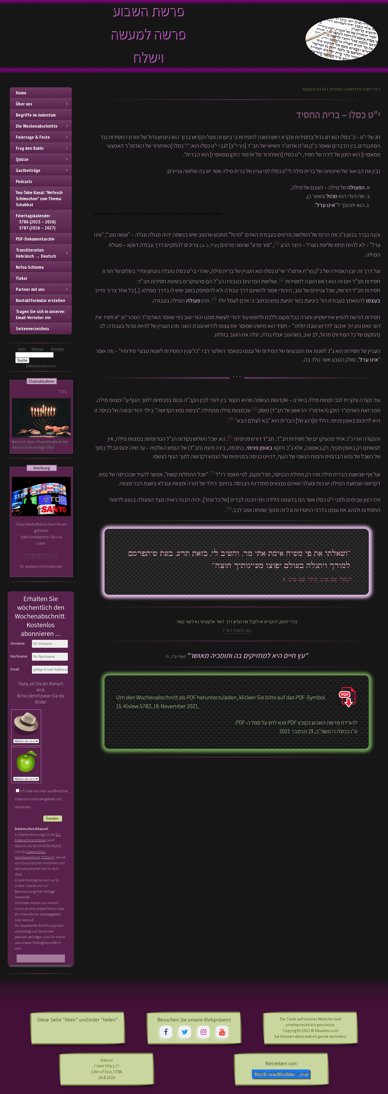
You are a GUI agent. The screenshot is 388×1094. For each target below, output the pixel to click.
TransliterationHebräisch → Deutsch (36, 253)
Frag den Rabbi (30, 148)
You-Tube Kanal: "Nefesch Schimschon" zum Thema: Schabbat (39, 198)
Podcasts (24, 181)
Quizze (22, 159)
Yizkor (21, 278)
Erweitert (57, 349)
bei (48, 365)
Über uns (24, 104)
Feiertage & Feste (33, 137)
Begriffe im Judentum (36, 115)
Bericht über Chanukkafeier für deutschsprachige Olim (40, 444)
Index (22, 349)
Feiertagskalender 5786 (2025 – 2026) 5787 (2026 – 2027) (36, 222)
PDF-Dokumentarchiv (35, 239)
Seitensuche (33, 365)
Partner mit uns (30, 289)
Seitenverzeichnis (32, 328)
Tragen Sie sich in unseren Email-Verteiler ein (40, 314)
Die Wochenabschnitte (37, 126)
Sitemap (37, 349)
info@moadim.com (41, 555)
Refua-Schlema (30, 267)
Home (21, 93)
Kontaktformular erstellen (40, 300)
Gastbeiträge (28, 170)
